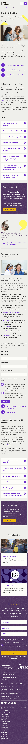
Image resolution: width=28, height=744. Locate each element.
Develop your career (10, 556)
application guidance (18, 205)
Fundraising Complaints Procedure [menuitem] (11, 693)
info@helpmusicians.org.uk (9, 672)
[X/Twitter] (5, 703)
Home (2, 7)
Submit (5, 401)
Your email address (7, 370)
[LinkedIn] (12, 703)
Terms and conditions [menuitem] (7, 686)
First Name (4, 354)
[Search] (21, 3)
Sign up (14, 653)
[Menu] (25, 3)
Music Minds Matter (10, 586)
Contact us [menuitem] (16, 696)
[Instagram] (15, 703)
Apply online (8, 209)
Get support (9, 7)
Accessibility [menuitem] (19, 684)
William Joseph (23, 707)
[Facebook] (2, 703)
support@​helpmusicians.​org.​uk (12, 194)
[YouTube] (9, 703)
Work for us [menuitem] (4, 698)
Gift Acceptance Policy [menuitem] (7, 684)
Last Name (4, 362)
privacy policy (14, 658)
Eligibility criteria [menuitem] (6, 696)
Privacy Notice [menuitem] (14, 698)
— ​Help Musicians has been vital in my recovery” (15, 243)
